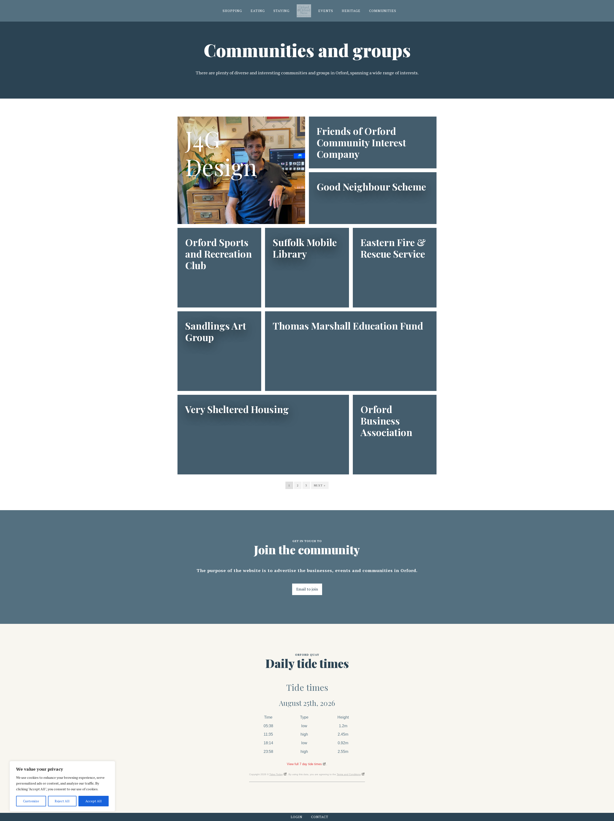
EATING (258, 10)
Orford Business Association (386, 420)
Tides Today (276, 774)
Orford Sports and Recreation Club (218, 253)
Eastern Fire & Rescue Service (393, 248)
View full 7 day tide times (304, 764)
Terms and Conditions (349, 774)
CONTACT (319, 817)
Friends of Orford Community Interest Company (361, 142)
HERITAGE (351, 10)
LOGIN (296, 817)
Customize (31, 801)
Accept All (93, 801)
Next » (320, 485)
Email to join (307, 589)
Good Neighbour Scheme (371, 186)
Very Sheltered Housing (237, 409)
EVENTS (325, 10)
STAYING (281, 10)
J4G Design (221, 152)
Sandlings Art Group (215, 331)
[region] (62, 786)
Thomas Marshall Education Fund (348, 325)
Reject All (62, 801)
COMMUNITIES (382, 10)
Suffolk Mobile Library (305, 248)
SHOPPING (232, 10)
